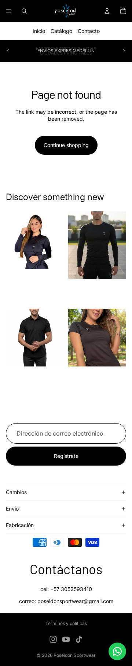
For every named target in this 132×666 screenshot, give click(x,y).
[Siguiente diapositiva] (124, 51)
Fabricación (20, 525)
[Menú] (8, 11)
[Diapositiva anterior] (8, 51)
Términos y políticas (66, 623)
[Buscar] (24, 11)
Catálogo (61, 31)
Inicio (39, 31)
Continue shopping (66, 145)
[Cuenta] (107, 11)
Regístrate (66, 456)
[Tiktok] (78, 639)
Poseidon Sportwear (75, 655)
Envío (12, 508)
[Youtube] (66, 639)
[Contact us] (117, 651)
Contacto (89, 31)
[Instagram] (53, 639)
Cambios (16, 492)
